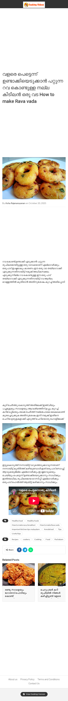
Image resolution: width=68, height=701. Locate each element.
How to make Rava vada (49, 525)
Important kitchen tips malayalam (26, 529)
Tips (60, 529)
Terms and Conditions (48, 679)
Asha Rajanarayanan (15, 203)
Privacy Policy (27, 679)
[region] (34, 129)
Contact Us (34, 683)
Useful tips (16, 533)
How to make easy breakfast (23, 525)
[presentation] (60, 583)
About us (12, 679)
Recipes (15, 539)
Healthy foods (33, 521)
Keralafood (49, 529)
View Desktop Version (35, 694)
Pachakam (59, 539)
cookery (26, 539)
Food (48, 539)
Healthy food (17, 521)
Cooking (37, 539)
